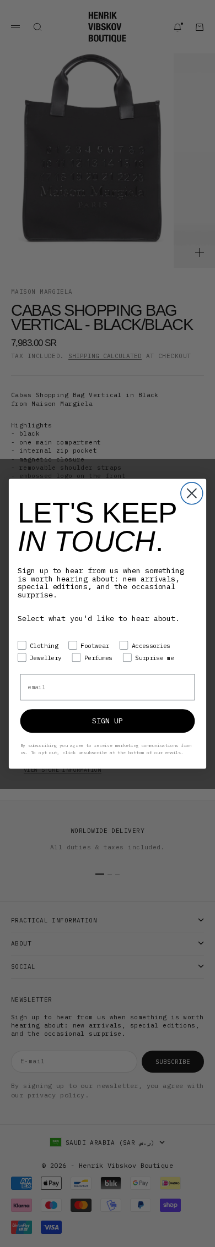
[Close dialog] (192, 493)
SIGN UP (107, 721)
